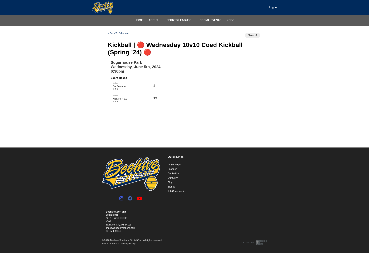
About (153, 20)
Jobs (230, 20)
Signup (171, 186)
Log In (273, 7)
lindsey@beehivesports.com (120, 228)
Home (139, 20)
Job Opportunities (177, 191)
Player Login (174, 164)
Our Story (173, 178)
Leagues (172, 169)
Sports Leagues (179, 20)
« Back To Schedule (118, 33)
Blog (170, 182)
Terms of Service (110, 243)
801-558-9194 (113, 231)
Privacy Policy (128, 243)
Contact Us (173, 173)
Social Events (210, 20)
